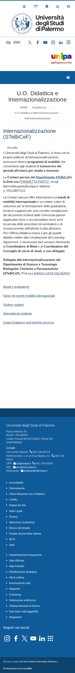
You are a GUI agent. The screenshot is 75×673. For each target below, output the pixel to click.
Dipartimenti (39, 107)
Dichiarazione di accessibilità (17, 668)
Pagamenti (15, 617)
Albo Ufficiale (16, 560)
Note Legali (15, 511)
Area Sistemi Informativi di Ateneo (40, 661)
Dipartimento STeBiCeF (53, 177)
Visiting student (13, 304)
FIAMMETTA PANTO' (34, 181)
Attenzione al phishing (21, 522)
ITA (8, 42)
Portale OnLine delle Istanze (25, 533)
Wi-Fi (12, 539)
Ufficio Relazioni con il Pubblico (27, 494)
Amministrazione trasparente (25, 555)
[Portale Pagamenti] (35, 6)
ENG (17, 42)
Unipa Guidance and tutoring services (28, 322)
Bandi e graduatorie (16, 286)
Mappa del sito (17, 505)
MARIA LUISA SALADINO (52, 273)
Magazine (14, 588)
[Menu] (68, 77)
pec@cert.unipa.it (26, 467)
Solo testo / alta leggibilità (23, 611)
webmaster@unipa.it (35, 470)
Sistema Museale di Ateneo (24, 605)
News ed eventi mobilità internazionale (29, 295)
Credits (13, 499)
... (51, 107)
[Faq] (47, 6)
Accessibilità (16, 482)
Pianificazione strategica (23, 571)
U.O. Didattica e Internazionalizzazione (37, 96)
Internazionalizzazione (37, 118)
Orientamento (17, 488)
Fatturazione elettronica (22, 600)
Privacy (13, 516)
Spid (11, 544)
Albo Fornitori (16, 566)
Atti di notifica (16, 577)
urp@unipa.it (23, 463)
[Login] (68, 6)
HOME (24, 107)
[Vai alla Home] (37, 19)
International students (17, 313)
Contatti (10, 448)
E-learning (15, 594)
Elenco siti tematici (19, 528)
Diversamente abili (19, 583)
